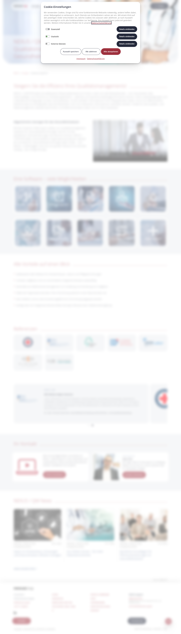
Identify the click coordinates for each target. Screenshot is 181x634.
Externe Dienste (58, 44)
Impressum (80, 58)
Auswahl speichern (71, 52)
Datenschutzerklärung (101, 23)
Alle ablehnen (91, 52)
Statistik (55, 36)
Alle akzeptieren (111, 52)
